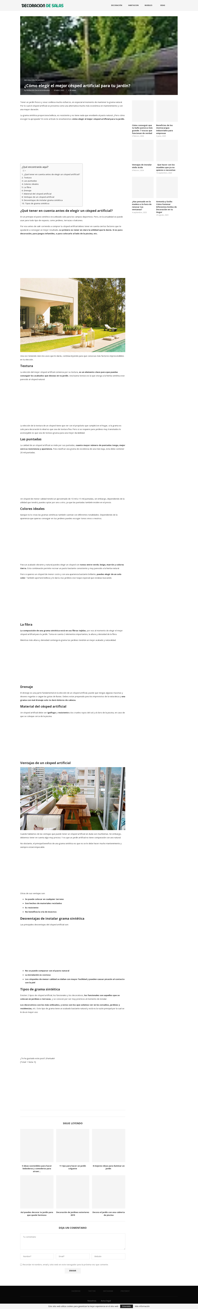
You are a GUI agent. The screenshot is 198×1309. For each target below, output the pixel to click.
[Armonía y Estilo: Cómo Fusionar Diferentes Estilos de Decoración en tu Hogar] (167, 187)
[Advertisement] (72, 142)
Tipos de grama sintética (37, 203)
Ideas (162, 5)
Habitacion (133, 5)
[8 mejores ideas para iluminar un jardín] (108, 1145)
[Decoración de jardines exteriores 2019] (72, 1192)
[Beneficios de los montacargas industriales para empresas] (167, 111)
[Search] (176, 5)
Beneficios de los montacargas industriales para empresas (164, 129)
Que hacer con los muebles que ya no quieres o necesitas (165, 167)
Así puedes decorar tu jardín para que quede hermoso (37, 1213)
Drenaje (27, 190)
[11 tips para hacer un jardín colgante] (72, 1145)
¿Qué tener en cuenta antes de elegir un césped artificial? (52, 174)
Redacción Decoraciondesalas (38, 90)
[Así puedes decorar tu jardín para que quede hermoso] (36, 1192)
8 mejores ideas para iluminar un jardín (109, 1167)
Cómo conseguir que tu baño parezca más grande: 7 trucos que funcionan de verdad (142, 129)
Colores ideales (31, 184)
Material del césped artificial (38, 193)
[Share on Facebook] (69, 1113)
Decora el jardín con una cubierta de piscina (109, 1213)
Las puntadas (30, 180)
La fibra (27, 187)
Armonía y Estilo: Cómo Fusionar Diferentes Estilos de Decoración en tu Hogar (166, 206)
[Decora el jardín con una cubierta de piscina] (108, 1192)
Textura (28, 177)
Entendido (126, 1306)
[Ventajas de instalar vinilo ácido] (143, 150)
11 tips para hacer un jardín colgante (72, 1167)
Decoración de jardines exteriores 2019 (72, 1213)
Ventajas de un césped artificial (39, 197)
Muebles (148, 5)
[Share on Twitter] (72, 1113)
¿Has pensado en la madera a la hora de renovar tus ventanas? (142, 205)
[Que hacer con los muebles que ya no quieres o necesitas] (167, 150)
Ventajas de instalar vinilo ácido (142, 166)
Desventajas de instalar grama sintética (43, 200)
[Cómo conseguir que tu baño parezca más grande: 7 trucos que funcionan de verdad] (143, 111)
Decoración (116, 5)
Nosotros (91, 1300)
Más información (142, 1306)
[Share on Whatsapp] (74, 1113)
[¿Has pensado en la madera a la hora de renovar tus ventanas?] (143, 187)
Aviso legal (106, 1300)
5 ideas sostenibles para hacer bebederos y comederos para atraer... (37, 1169)
